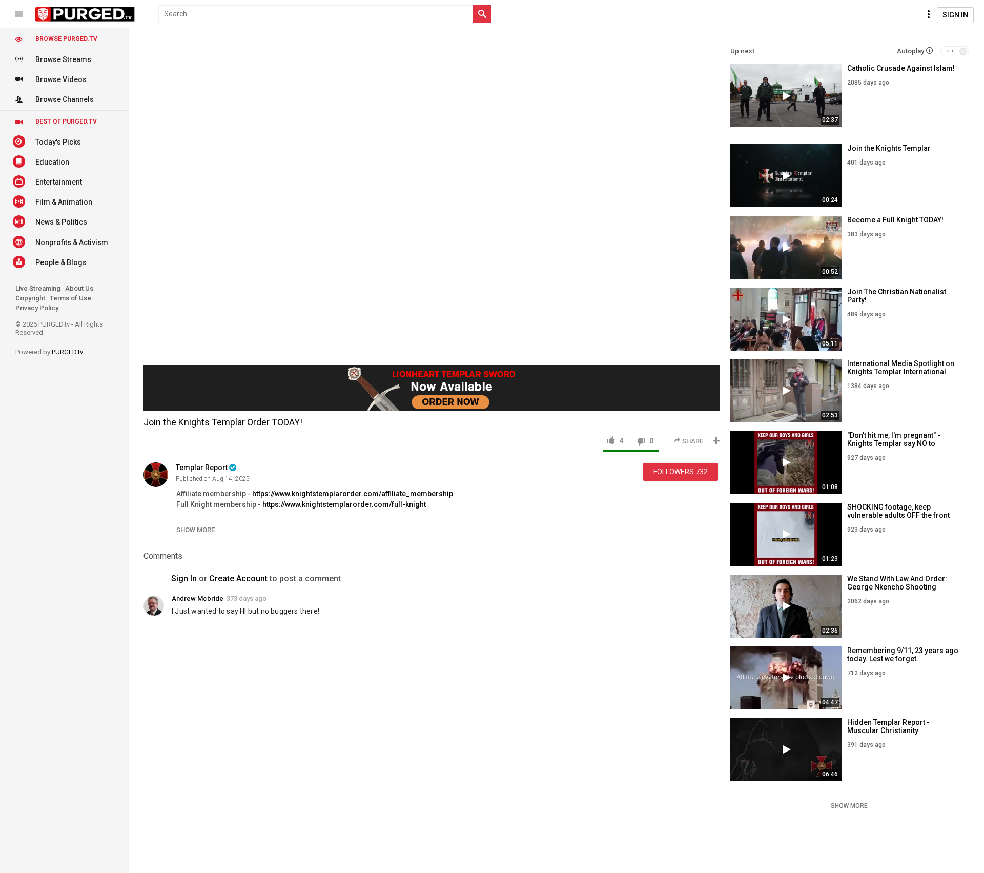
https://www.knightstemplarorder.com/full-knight (344, 504)
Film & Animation (63, 202)
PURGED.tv (67, 352)
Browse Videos (61, 79)
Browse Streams (63, 59)
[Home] (85, 14)
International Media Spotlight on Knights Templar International (900, 367)
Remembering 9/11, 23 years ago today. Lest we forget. (902, 654)
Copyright (30, 298)
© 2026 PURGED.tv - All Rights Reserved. (59, 328)
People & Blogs (61, 262)
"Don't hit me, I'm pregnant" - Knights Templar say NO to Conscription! (893, 443)
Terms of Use (70, 298)
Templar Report (202, 467)
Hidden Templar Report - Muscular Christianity (888, 726)
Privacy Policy (36, 308)
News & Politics (61, 222)
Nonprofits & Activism (71, 242)
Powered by (49, 352)
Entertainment (58, 182)
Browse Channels (64, 99)
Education (52, 162)
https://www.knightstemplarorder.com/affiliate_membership (352, 494)
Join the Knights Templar (889, 148)
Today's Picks (58, 142)
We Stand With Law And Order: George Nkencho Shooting (897, 583)
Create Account (238, 578)
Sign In (955, 15)
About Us (79, 288)
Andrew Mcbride (197, 598)
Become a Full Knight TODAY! (895, 220)
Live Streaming (37, 288)
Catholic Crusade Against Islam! (901, 68)
